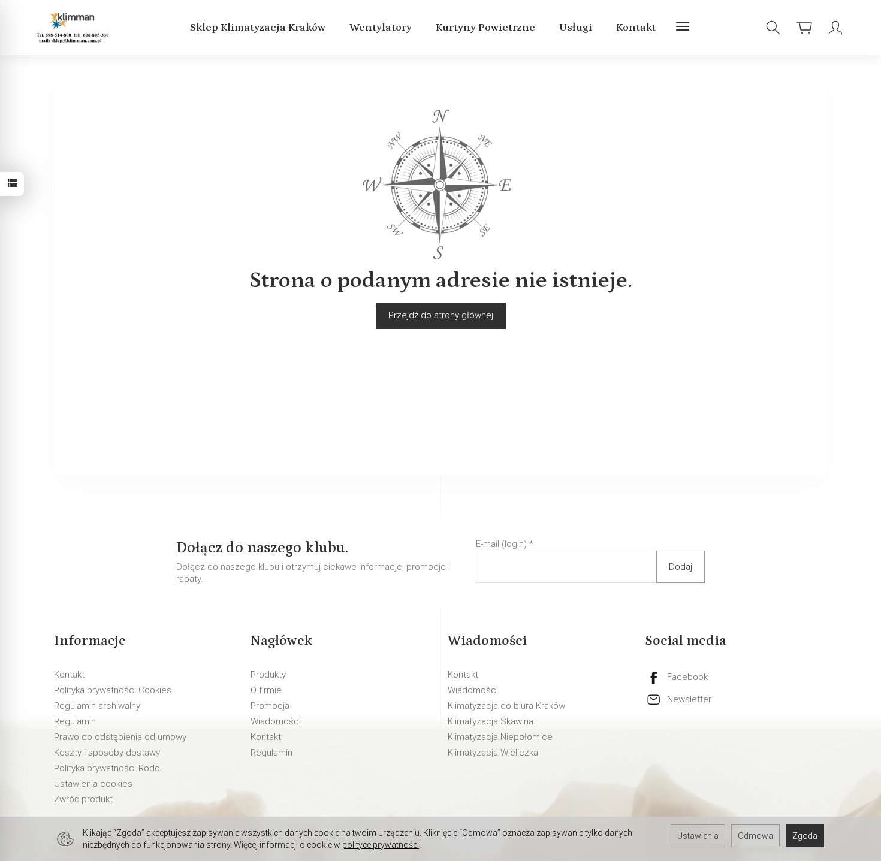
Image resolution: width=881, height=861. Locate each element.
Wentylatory (380, 28)
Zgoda (804, 836)
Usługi (575, 28)
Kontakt (636, 28)
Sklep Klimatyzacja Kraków (257, 28)
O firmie (266, 690)
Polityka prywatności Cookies (112, 690)
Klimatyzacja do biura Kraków (506, 705)
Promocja (270, 705)
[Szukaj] (773, 28)
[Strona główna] (75, 28)
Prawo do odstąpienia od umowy (120, 737)
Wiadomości (276, 721)
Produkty (268, 674)
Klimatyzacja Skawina (490, 721)
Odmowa (755, 836)
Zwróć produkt (83, 799)
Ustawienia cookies (93, 783)
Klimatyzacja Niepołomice (500, 737)
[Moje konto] (835, 28)
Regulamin (75, 721)
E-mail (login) (501, 544)
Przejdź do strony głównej (440, 315)
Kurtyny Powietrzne (485, 28)
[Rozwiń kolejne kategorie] (683, 27)
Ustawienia (698, 836)
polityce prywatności (380, 845)
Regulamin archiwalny (97, 705)
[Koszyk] (804, 28)
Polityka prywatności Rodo (107, 768)
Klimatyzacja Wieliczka (493, 752)
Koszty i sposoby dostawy (107, 752)
